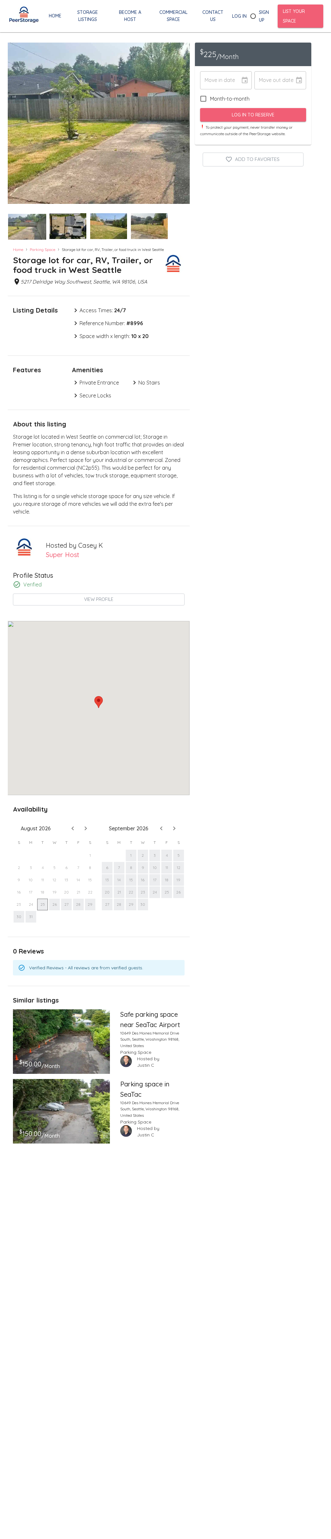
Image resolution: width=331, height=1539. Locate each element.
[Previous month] (72, 828)
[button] (27, 227)
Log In (239, 16)
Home (18, 249)
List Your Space (294, 16)
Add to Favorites (257, 159)
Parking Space (42, 249)
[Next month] (85, 828)
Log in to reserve (253, 115)
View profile (98, 599)
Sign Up (264, 16)
